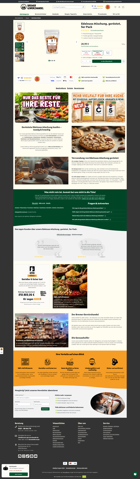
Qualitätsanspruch (83, 434)
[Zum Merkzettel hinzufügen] (123, 61)
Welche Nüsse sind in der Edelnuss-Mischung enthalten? (88, 215)
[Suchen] (83, 7)
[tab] (64, 234)
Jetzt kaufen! (18, 474)
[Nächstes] (76, 42)
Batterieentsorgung (58, 438)
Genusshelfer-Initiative (84, 428)
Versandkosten (66, 472)
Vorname (17, 401)
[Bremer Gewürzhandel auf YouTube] (35, 456)
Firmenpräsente (107, 430)
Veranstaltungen (82, 432)
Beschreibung (61, 88)
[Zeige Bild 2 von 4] (50, 60)
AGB (54, 428)
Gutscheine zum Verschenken (111, 434)
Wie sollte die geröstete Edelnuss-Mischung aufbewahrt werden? (90, 219)
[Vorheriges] (27, 42)
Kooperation (81, 440)
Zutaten (70, 88)
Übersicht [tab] (35, 203)
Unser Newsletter (108, 436)
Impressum (56, 426)
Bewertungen (79, 88)
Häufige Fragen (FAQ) (58, 444)
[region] (46, 42)
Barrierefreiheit (57, 432)
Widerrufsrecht (57, 434)
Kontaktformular (34, 439)
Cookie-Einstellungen (58, 446)
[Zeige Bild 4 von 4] (54, 60)
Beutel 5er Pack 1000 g (97, 53)
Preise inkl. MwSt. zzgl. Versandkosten (89, 46)
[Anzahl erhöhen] (90, 61)
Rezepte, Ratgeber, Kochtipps (111, 426)
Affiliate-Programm (108, 438)
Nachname (37, 401)
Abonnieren (45, 409)
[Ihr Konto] (119, 7)
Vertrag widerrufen (58, 442)
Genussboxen (107, 432)
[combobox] (67, 7)
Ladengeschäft (82, 430)
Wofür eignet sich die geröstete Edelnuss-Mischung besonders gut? (91, 212)
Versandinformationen (59, 436)
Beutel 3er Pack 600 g (86, 53)
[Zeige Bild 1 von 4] (49, 60)
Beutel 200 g (108, 52)
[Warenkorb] (123, 7)
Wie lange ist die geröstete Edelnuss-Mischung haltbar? (87, 208)
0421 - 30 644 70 (24, 428)
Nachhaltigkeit (82, 436)
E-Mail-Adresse (19, 395)
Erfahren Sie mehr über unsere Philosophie (93, 199)
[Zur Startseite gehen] (32, 7)
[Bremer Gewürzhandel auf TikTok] (27, 456)
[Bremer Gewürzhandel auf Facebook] (19, 456)
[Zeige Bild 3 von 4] (52, 60)
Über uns (80, 426)
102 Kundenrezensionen (97, 30)
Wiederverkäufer (107, 428)
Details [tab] (48, 203)
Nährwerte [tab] (42, 203)
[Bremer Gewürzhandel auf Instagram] (23, 456)
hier (39, 304)
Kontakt (55, 440)
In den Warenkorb (106, 61)
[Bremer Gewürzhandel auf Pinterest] (31, 456)
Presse (80, 438)
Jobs (79, 442)
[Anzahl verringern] (82, 61)
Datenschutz (56, 430)
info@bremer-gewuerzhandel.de (28, 437)
